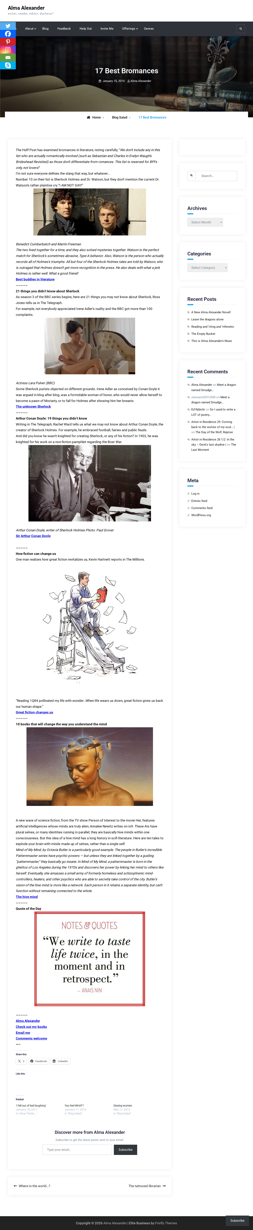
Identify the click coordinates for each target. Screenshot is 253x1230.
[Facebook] (8, 34)
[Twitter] (8, 26)
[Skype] (8, 65)
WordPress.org (201, 515)
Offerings (128, 28)
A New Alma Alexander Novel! (211, 312)
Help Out (86, 28)
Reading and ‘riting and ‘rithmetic (212, 326)
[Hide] (1, 73)
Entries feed (199, 501)
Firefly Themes (166, 1223)
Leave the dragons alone (207, 319)
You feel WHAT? (74, 1105)
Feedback (64, 28)
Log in (195, 493)
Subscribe (125, 1150)
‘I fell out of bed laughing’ (31, 1105)
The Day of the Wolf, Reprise (214, 432)
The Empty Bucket (203, 334)
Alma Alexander (26, 8)
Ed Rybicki (198, 409)
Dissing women (122, 1105)
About (29, 28)
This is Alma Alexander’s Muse (211, 341)
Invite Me (107, 28)
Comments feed (201, 508)
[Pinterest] (8, 42)
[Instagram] (8, 50)
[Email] (8, 57)
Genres (149, 28)
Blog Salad (119, 117)
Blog (45, 28)
